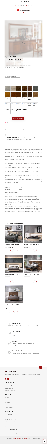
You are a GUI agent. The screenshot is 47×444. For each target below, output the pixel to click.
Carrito (6, 405)
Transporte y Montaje (10, 385)
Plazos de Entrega (9, 388)
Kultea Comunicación (17, 438)
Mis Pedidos (7, 402)
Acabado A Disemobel (10, 84)
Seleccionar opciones (13, 250)
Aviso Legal (7, 416)
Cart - (30, 5)
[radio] (7, 80)
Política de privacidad (10, 421)
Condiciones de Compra (10, 419)
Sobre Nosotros (8, 414)
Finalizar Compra (9, 407)
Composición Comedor (10, 76)
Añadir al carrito (18, 118)
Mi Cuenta (7, 397)
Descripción (12, 145)
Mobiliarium (26, 438)
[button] (11, 123)
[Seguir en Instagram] (8, 379)
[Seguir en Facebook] (6, 379)
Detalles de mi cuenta (10, 400)
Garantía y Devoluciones (10, 390)
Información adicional (22, 145)
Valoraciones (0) (34, 145)
